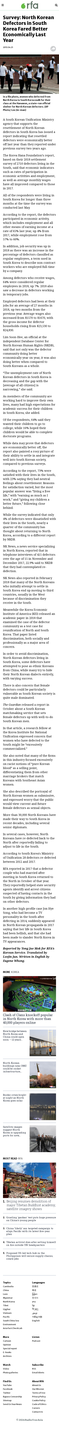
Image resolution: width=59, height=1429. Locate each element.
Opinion (7, 1344)
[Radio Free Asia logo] (29, 5)
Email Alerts (38, 1372)
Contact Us (37, 1411)
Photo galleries (10, 1372)
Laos (5, 1294)
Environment (9, 1324)
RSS (34, 1368)
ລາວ (34, 1301)
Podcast (36, 1341)
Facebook (7, 1389)
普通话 (35, 1286)
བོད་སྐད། (35, 1309)
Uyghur (6, 1309)
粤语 (34, 1290)
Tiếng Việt (37, 1316)
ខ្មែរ (33, 1305)
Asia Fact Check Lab (12, 1328)
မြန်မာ (34, 1294)
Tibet (5, 1305)
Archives (7, 1356)
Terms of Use (38, 1392)
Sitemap (7, 1400)
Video (6, 1368)
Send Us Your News (12, 1404)
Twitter (6, 1392)
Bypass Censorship (12, 1396)
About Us (36, 1385)
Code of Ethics (39, 1404)
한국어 (35, 1298)
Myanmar (8, 1298)
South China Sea (11, 1320)
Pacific (6, 1316)
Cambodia (8, 1286)
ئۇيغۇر (34, 1313)
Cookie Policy (38, 1400)
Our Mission (38, 1389)
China (6, 1290)
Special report (10, 1348)
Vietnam (7, 1313)
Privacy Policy (39, 1396)
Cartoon (7, 1341)
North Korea (9, 1301)
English (36, 1320)
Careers (36, 1408)
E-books (7, 1352)
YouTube (7, 1385)
